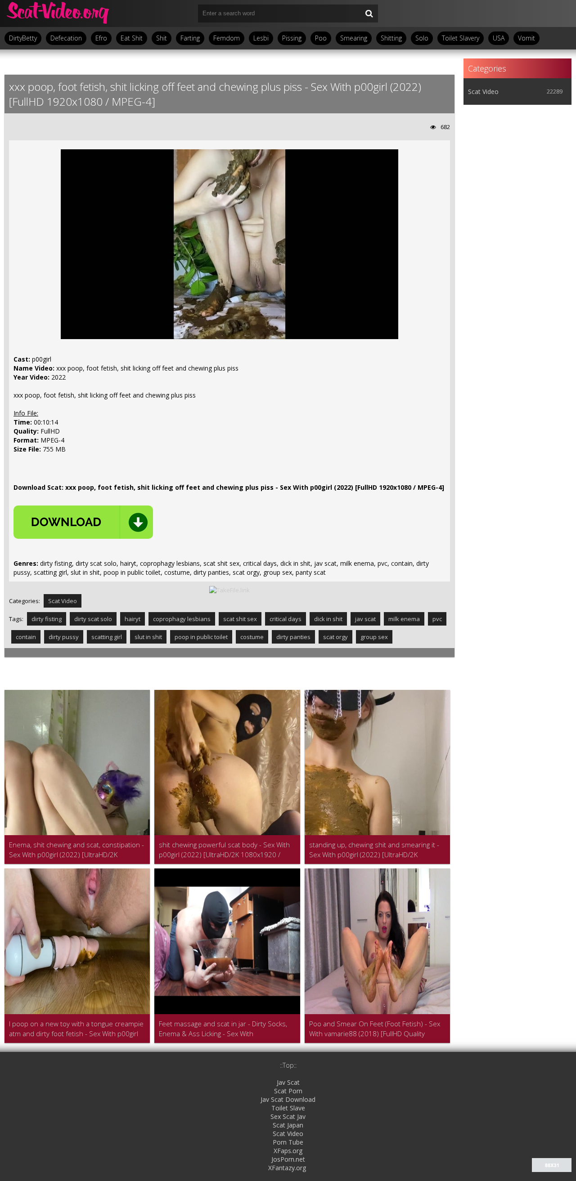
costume (252, 637)
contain (26, 637)
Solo (421, 38)
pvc (437, 619)
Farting (190, 38)
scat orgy (335, 637)
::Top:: (288, 1065)
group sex (374, 637)
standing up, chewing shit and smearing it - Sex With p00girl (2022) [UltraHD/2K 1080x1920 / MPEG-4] (374, 849)
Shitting (391, 38)
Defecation (66, 38)
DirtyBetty (23, 38)
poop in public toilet (201, 637)
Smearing (353, 38)
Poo (321, 38)
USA (498, 38)
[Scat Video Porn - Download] (58, 13)
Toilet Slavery (460, 38)
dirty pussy (64, 637)
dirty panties (293, 637)
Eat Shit (132, 38)
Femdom (226, 38)
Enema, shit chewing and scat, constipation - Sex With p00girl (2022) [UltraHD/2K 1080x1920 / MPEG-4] (76, 849)
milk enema (404, 619)
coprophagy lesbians (182, 619)
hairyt (132, 619)
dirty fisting (47, 619)
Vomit (526, 38)
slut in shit (148, 637)
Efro (101, 38)
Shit (161, 38)
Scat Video (62, 601)
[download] (83, 522)
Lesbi (261, 38)
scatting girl (106, 637)
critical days (286, 619)
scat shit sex (240, 619)
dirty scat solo (93, 619)
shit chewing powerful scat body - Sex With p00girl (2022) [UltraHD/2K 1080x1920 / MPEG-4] (224, 849)
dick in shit (328, 619)
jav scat (365, 619)
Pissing (292, 38)
